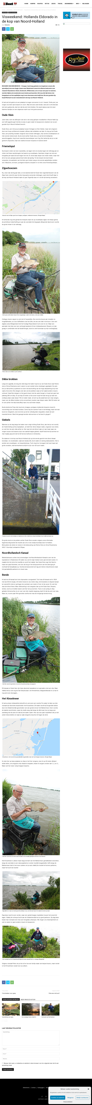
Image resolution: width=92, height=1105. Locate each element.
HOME (26, 3)
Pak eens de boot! (54, 993)
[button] (88, 1089)
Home (3, 10)
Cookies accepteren (57, 1097)
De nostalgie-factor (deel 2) (29, 1017)
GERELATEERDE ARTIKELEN (11, 999)
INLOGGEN (85, 3)
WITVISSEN (9, 10)
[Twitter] (8, 29)
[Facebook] (4, 29)
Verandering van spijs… (8, 1017)
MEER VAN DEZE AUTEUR (28, 999)
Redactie (7, 25)
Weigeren (70, 1097)
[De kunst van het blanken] (50, 1009)
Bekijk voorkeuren (82, 1097)
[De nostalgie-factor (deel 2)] (31, 1009)
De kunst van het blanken (48, 1017)
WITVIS (47, 3)
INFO (77, 3)
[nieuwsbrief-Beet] (76, 18)
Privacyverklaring (67, 1101)
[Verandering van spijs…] (11, 1009)
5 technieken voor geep (9, 993)
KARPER (32, 3)
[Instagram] (46, 1096)
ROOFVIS (40, 3)
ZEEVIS (53, 3)
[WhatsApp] (12, 29)
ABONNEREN (69, 3)
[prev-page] (3, 1020)
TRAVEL (60, 3)
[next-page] (6, 1020)
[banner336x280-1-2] (76, 70)
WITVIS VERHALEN (18, 10)
